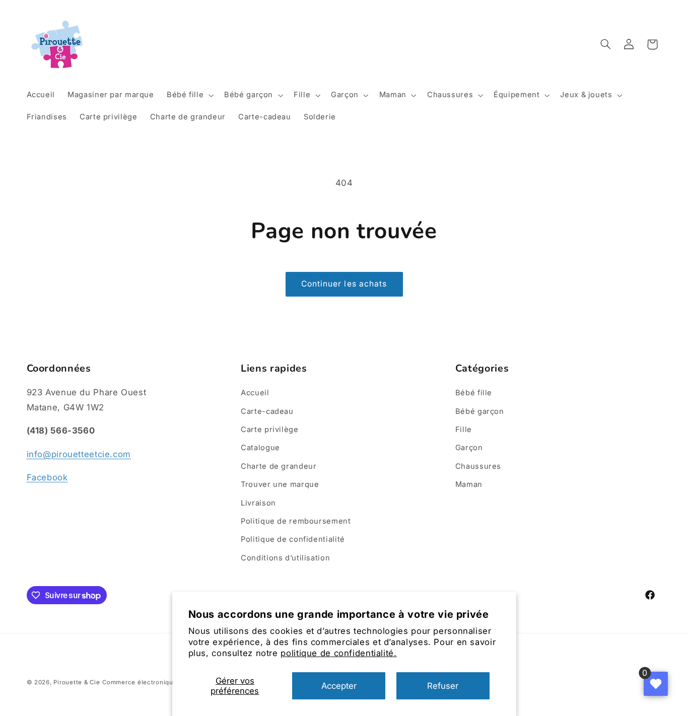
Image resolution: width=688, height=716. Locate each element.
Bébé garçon (479, 411)
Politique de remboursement (296, 521)
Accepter (339, 686)
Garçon (469, 447)
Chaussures (478, 466)
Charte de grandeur (278, 466)
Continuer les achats (344, 284)
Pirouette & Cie (76, 682)
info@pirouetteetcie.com (79, 454)
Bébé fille (473, 392)
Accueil (255, 392)
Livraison (258, 503)
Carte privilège (269, 429)
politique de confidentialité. (338, 653)
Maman (469, 484)
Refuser (442, 686)
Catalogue (260, 447)
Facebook (47, 477)
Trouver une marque (280, 484)
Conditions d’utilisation (285, 557)
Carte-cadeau (267, 411)
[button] (189, 95)
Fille (463, 429)
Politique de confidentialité (293, 539)
